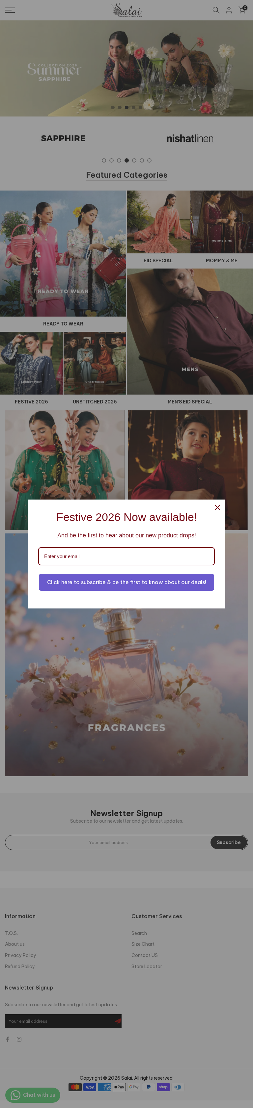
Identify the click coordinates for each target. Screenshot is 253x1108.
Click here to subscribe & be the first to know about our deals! (126, 582)
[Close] (217, 507)
